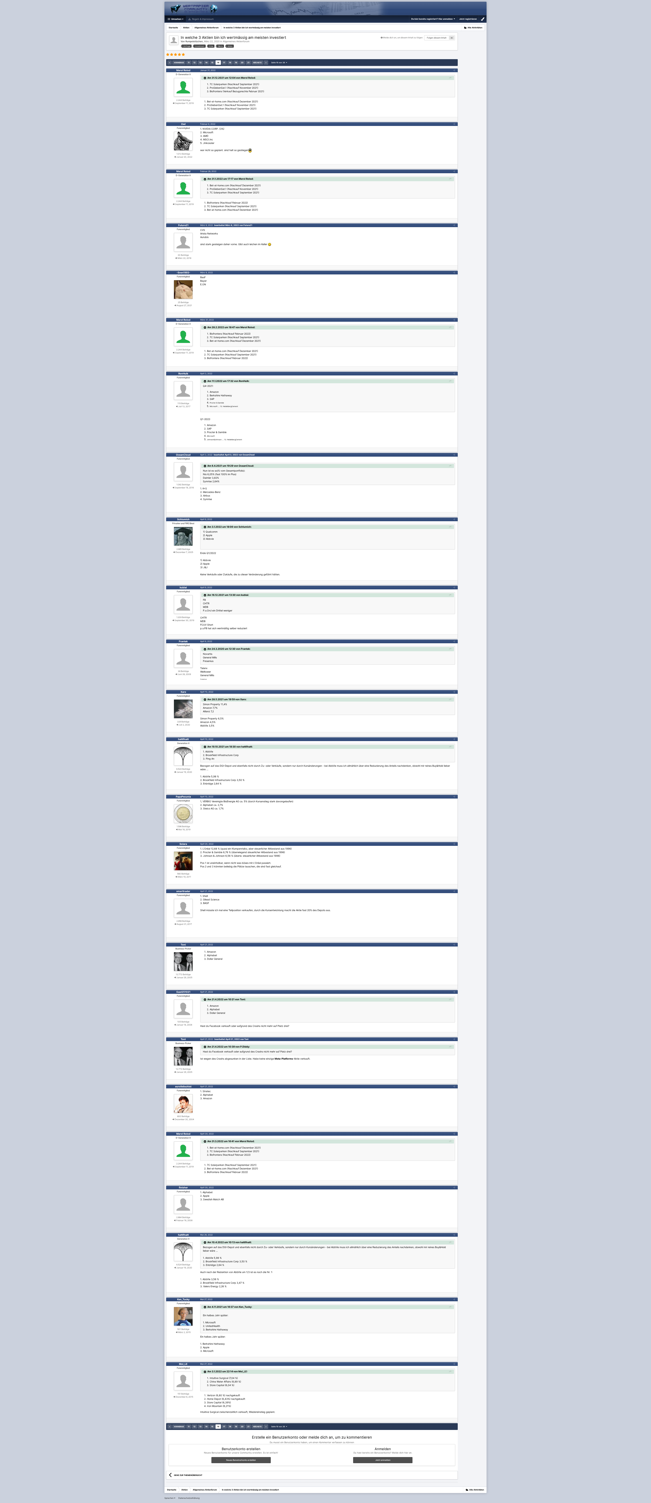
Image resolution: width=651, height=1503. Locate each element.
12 (194, 62)
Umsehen (176, 19)
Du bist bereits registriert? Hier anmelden (432, 19)
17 (224, 62)
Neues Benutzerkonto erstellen (241, 1460)
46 (452, 38)
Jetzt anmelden (382, 1460)
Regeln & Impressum (202, 19)
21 (248, 62)
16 (218, 62)
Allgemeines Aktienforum (236, 41)
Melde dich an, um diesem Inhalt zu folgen (403, 37)
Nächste (257, 63)
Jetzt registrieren (468, 19)
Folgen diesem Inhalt (436, 37)
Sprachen (169, 1498)
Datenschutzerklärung (189, 1498)
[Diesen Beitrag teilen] (454, 70)
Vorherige (179, 63)
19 (236, 62)
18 (230, 62)
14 (206, 62)
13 (200, 62)
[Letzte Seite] (266, 62)
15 (212, 62)
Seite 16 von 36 (278, 62)
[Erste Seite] (169, 62)
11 (189, 62)
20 (242, 62)
